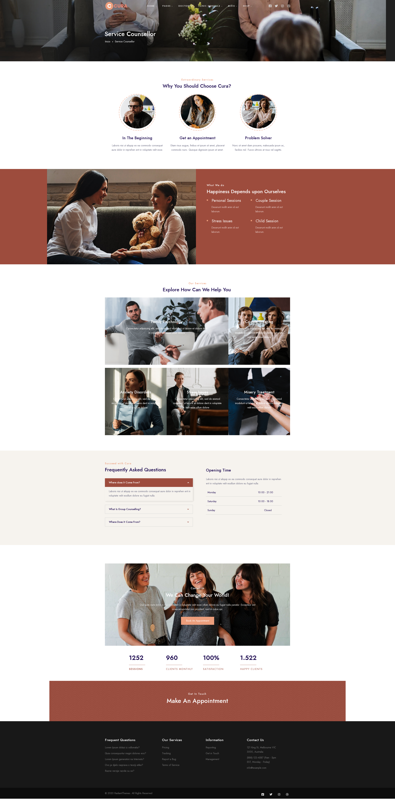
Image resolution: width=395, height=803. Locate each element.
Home (151, 5)
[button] (149, 482)
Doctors (185, 5)
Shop (246, 5)
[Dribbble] (289, 6)
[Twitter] (276, 6)
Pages (166, 5)
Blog (231, 5)
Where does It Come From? (124, 482)
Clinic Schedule (209, 5)
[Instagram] (282, 6)
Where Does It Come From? (124, 522)
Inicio (107, 41)
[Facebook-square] (270, 6)
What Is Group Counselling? (125, 509)
